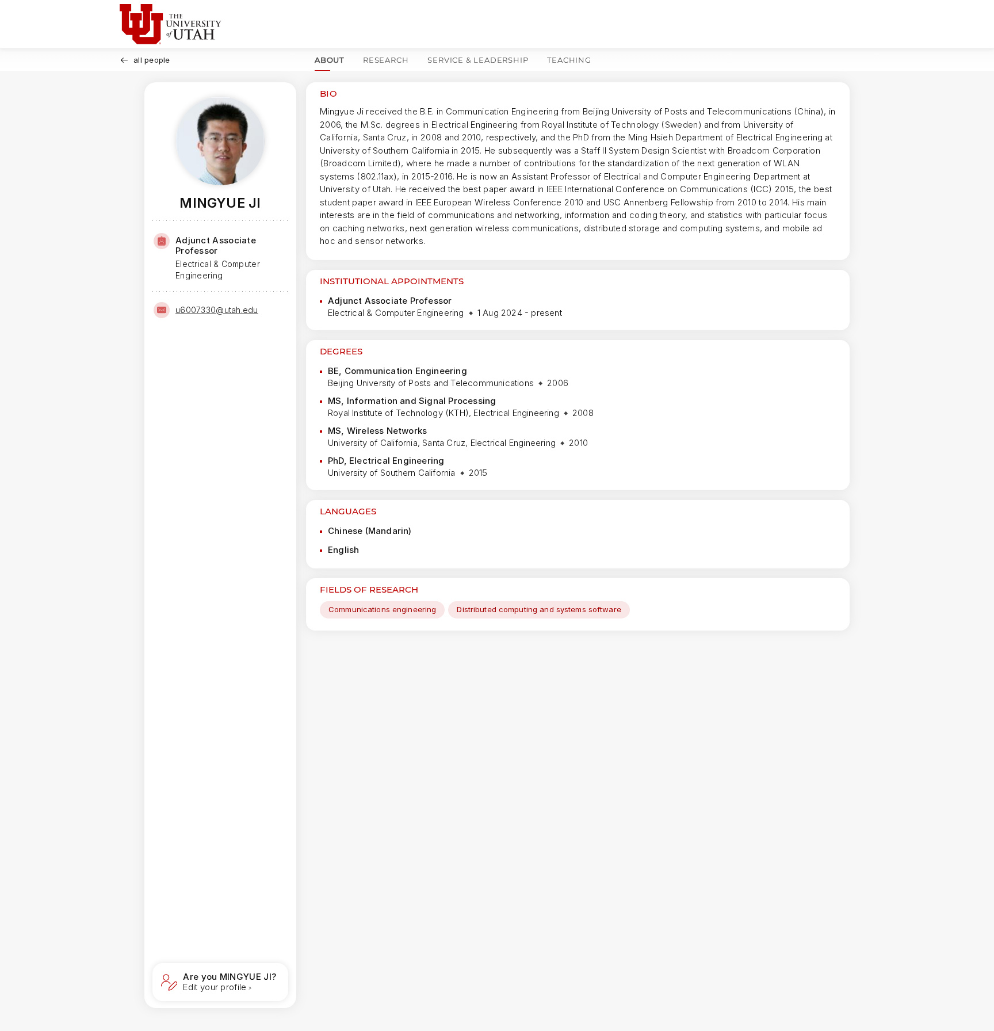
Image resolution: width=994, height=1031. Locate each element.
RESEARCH (385, 59)
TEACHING (569, 59)
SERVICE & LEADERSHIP (477, 59)
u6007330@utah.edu (216, 310)
